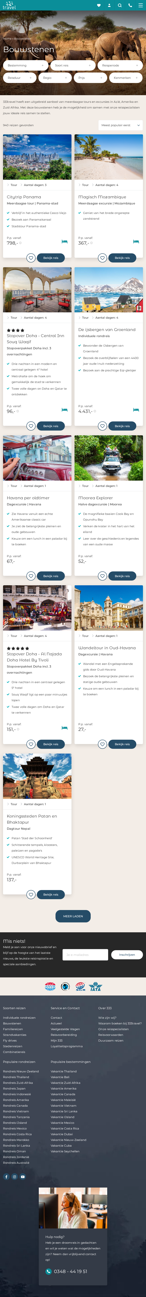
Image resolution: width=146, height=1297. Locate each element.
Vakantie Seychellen (65, 1151)
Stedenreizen (12, 1046)
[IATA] (95, 986)
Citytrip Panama (24, 197)
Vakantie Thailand (64, 1071)
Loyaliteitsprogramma (67, 1046)
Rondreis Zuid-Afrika (18, 1083)
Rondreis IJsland (15, 1123)
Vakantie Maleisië (63, 1100)
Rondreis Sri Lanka (16, 1145)
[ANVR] (50, 986)
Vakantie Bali (60, 1077)
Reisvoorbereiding (64, 1035)
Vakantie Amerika (63, 1088)
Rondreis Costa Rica (17, 1134)
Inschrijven (127, 954)
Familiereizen (13, 1029)
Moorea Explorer (95, 497)
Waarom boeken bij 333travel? (120, 1023)
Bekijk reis (50, 258)
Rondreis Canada (15, 1105)
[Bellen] (130, 5)
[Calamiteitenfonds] (65, 986)
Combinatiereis (14, 1052)
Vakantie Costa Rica (65, 1128)
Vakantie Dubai (62, 1134)
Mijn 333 (56, 1040)
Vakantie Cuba (61, 1145)
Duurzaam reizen (110, 1040)
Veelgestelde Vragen (65, 1029)
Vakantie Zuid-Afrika (65, 1083)
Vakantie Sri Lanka (64, 1111)
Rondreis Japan (14, 1088)
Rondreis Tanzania (16, 1117)
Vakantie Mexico (62, 1123)
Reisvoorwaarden (110, 1035)
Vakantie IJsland (62, 1117)
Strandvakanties (14, 1035)
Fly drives (10, 1040)
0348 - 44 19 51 (70, 1271)
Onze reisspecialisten (113, 1029)
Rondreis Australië (16, 1163)
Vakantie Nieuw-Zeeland (68, 1140)
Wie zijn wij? (107, 1017)
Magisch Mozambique (102, 197)
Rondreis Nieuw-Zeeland (21, 1071)
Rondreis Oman (14, 1151)
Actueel (56, 1023)
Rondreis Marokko (16, 1140)
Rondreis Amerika (16, 1100)
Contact (56, 1017)
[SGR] (80, 986)
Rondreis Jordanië (16, 1157)
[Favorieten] (99, 5)
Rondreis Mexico (15, 1128)
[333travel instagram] (14, 1176)
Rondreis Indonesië (17, 1094)
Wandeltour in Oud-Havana (107, 647)
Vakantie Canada (63, 1094)
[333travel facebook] (6, 1176)
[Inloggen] (109, 5)
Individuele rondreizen (19, 1017)
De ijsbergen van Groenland (107, 329)
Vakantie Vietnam (63, 1105)
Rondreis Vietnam (16, 1111)
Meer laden (73, 916)
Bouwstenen (12, 1023)
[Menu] (141, 5)
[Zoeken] (120, 5)
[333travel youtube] (22, 1176)
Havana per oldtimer (28, 497)
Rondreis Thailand (16, 1077)
